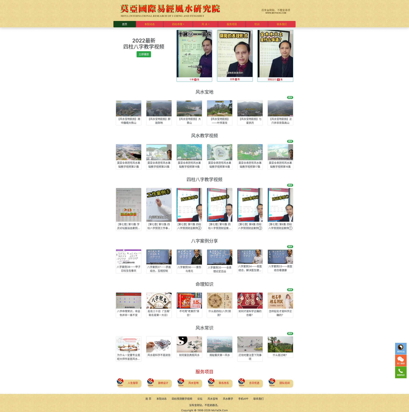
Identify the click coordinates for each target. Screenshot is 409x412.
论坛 (199, 398)
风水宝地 (213, 398)
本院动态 (149, 24)
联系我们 (282, 24)
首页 (124, 24)
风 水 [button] (205, 24)
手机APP (243, 398)
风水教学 (228, 398)
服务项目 (232, 24)
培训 (256, 24)
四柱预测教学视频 (182, 398)
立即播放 (144, 54)
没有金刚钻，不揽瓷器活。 (204, 405)
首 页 (148, 398)
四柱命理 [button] (177, 24)
